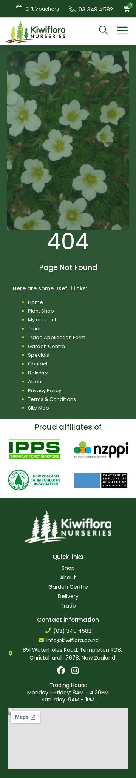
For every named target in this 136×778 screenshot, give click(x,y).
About (35, 381)
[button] (122, 32)
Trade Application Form (56, 337)
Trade (35, 328)
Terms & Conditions (52, 399)
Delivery (38, 372)
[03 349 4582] (72, 9)
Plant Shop (41, 311)
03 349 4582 (96, 9)
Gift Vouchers (42, 8)
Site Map (38, 407)
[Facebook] (61, 670)
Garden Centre (46, 346)
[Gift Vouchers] (19, 8)
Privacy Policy (44, 390)
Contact (38, 363)
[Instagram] (75, 670)
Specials (38, 355)
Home (35, 302)
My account (42, 319)
